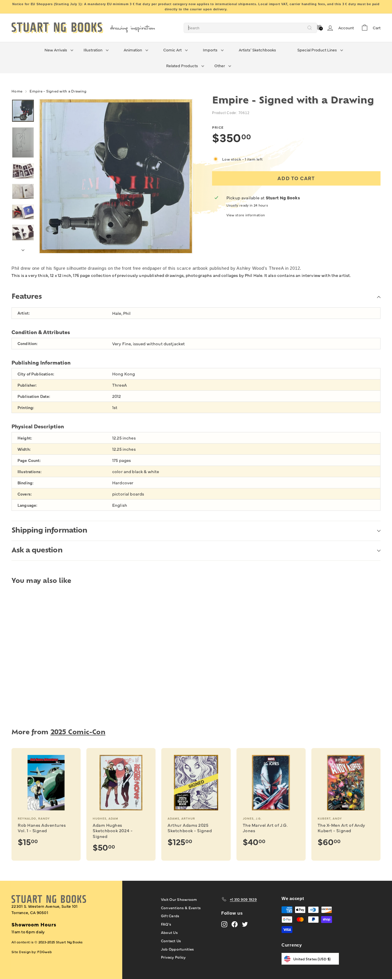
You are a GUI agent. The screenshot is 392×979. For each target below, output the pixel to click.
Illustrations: (30, 471)
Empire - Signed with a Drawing (58, 90)
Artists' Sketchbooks (257, 50)
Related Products (182, 65)
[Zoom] (116, 176)
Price (218, 127)
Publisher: (27, 385)
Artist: (24, 313)
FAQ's (166, 923)
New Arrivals (55, 50)
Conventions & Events (181, 907)
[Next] (22, 248)
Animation (133, 50)
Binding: (26, 482)
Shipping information (49, 530)
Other (219, 65)
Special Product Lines (317, 50)
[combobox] (250, 28)
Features (26, 297)
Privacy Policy (173, 956)
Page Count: (29, 460)
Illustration (93, 50)
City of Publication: (36, 374)
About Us (169, 932)
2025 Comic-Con (78, 732)
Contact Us (171, 940)
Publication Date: (34, 396)
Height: (25, 438)
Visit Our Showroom (179, 899)
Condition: (28, 343)
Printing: (26, 407)
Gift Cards (170, 915)
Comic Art (172, 50)
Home (16, 90)
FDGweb (44, 951)
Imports (210, 50)
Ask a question (37, 550)
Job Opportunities (177, 948)
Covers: (25, 494)
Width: (24, 449)
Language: (27, 505)
